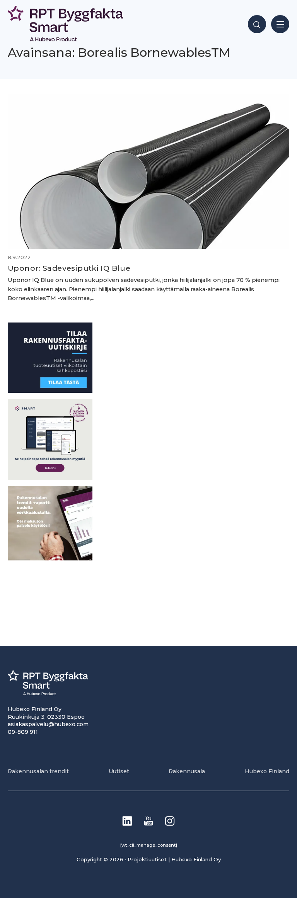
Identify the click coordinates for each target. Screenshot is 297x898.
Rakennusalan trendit (38, 771)
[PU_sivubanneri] (50, 558)
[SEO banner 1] (50, 478)
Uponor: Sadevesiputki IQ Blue (69, 268)
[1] (50, 390)
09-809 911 (23, 731)
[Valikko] (280, 24)
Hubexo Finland (267, 771)
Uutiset (119, 771)
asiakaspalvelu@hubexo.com (48, 724)
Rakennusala (187, 771)
